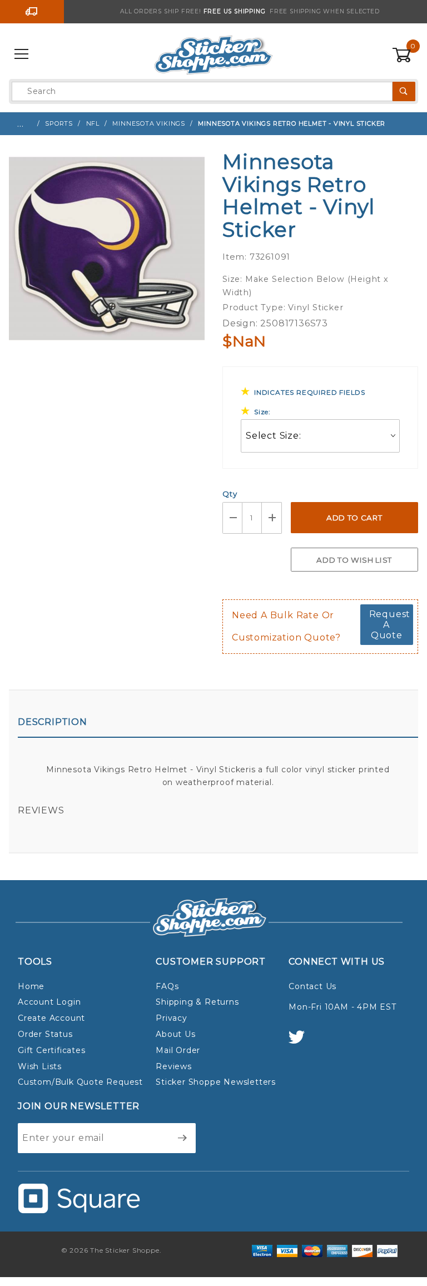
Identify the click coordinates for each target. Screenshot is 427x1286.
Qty (229, 493)
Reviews (41, 810)
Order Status (45, 1034)
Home (31, 986)
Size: (262, 412)
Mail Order (178, 1050)
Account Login (49, 1002)
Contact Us (312, 986)
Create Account (51, 1018)
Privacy (171, 1018)
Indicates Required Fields (309, 392)
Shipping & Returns (197, 1002)
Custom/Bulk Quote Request (80, 1082)
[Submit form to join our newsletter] (183, 1138)
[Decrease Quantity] (232, 518)
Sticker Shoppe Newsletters (216, 1082)
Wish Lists (40, 1066)
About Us (175, 1034)
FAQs (167, 986)
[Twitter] (301, 1042)
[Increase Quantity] (272, 518)
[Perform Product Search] (404, 91)
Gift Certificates (52, 1050)
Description (52, 722)
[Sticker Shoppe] (213, 54)
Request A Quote (390, 624)
